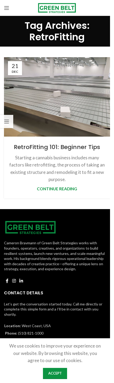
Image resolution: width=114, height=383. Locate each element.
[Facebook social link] (7, 281)
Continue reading (57, 188)
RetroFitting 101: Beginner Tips (57, 147)
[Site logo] (57, 7)
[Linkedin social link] (21, 281)
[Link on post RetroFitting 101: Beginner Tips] (57, 97)
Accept (55, 373)
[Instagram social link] (13, 281)
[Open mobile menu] (6, 8)
